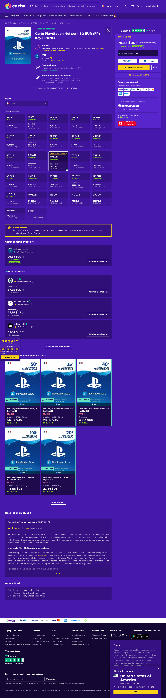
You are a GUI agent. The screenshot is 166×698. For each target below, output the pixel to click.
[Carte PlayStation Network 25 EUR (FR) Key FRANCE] (58, 379)
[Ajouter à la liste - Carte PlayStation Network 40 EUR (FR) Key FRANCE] (107, 363)
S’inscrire (155, 6)
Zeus (16, 279)
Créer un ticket (56, 641)
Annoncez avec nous (100, 638)
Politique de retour (58, 644)
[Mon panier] (132, 6)
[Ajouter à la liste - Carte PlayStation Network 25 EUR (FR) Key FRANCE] (71, 363)
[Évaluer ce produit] (16, 528)
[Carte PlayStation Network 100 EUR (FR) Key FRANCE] (22, 448)
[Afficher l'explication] (33, 282)
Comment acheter (39, 635)
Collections (36, 638)
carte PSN (41, 555)
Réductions (36, 644)
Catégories (25, 23)
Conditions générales (95, 690)
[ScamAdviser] (128, 106)
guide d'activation (57, 60)
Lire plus (58, 573)
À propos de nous (12, 635)
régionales (100, 48)
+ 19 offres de (138, 75)
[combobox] (63, 6)
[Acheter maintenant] (127, 61)
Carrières (8, 641)
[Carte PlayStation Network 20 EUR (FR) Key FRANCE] (58, 448)
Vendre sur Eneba (99, 635)
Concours (75, 638)
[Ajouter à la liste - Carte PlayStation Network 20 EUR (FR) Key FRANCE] (71, 432)
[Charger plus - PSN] (37, 56)
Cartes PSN (44, 23)
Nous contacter (11, 638)
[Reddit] (127, 635)
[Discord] (123, 635)
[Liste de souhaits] (127, 6)
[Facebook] (111, 635)
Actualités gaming (78, 635)
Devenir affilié (76, 641)
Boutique (14, 23)
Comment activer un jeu (60, 638)
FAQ (53, 635)
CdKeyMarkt (19, 324)
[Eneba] (15, 6)
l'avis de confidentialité (57, 683)
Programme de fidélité (40, 641)
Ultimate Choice (21, 301)
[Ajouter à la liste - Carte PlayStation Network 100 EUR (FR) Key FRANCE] (35, 432)
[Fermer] (158, 668)
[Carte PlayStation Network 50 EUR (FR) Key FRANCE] (22, 379)
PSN (35, 23)
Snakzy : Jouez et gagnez (80, 644)
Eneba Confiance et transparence (17, 644)
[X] (115, 635)
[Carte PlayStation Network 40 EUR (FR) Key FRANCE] (94, 379)
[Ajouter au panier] (154, 67)
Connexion (145, 6)
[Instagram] (119, 635)
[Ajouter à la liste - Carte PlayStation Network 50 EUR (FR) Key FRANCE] (35, 363)
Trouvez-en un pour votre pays (53, 50)
